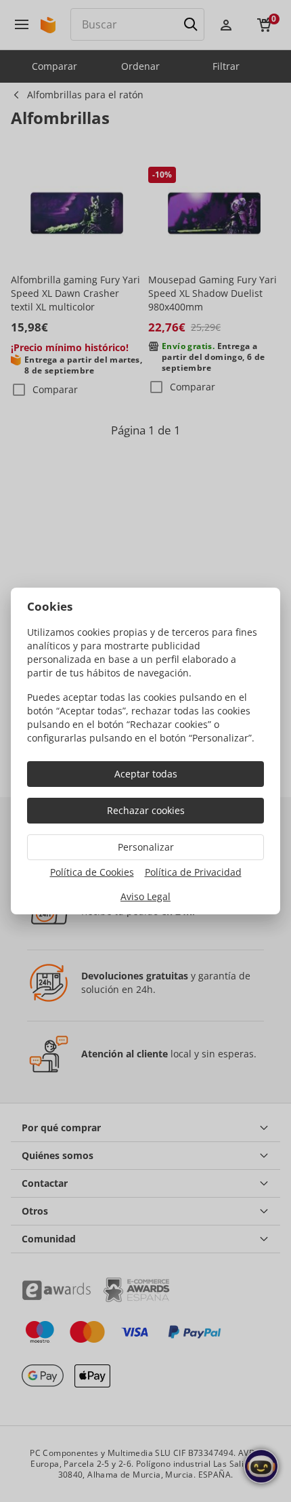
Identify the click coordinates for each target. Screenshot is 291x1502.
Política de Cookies (92, 872)
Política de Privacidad (193, 872)
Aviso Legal (145, 896)
